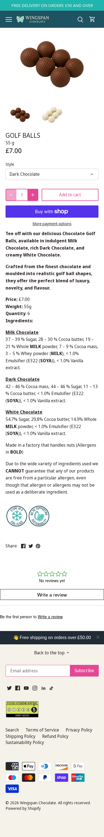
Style (10, 164)
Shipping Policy (20, 736)
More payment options (52, 224)
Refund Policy (55, 736)
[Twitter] (9, 688)
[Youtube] (26, 688)
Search (12, 730)
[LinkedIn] (43, 688)
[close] (98, 637)
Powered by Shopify (23, 808)
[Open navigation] (9, 19)
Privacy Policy (79, 730)
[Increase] (32, 195)
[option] (20, 114)
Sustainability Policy (25, 742)
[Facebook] (17, 688)
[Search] (80, 19)
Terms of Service (42, 730)
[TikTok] (51, 688)
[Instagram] (34, 688)
